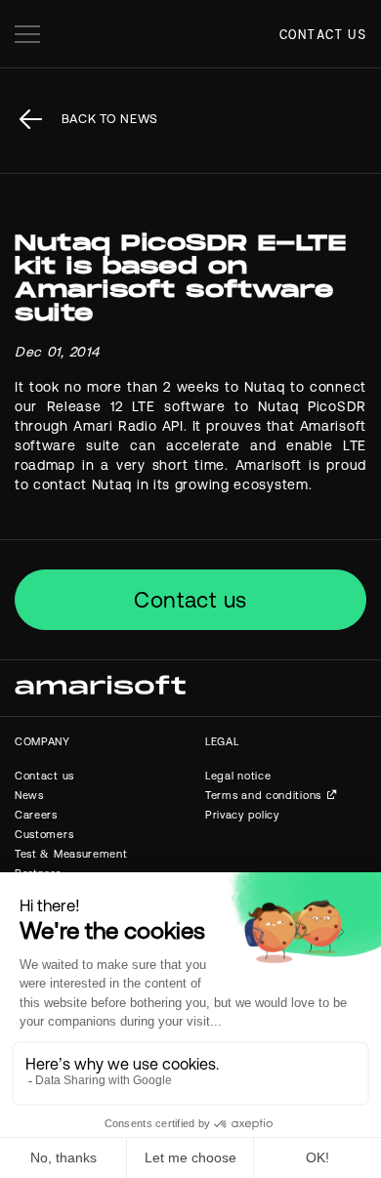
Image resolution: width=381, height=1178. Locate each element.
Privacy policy (242, 814)
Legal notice (238, 775)
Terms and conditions (263, 795)
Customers (44, 834)
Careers (36, 814)
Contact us (322, 34)
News (29, 795)
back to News (110, 118)
